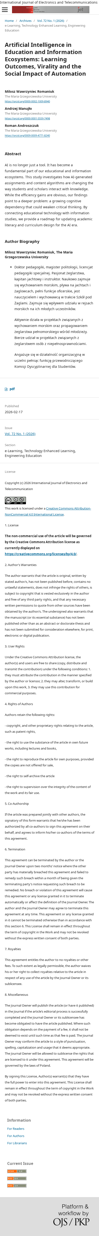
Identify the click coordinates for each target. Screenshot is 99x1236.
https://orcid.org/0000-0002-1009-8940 (27, 101)
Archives (25, 20)
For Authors (15, 1136)
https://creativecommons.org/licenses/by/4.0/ (40, 554)
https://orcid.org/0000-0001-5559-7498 (27, 118)
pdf (12, 389)
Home (9, 20)
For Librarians (17, 1143)
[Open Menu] (5, 9)
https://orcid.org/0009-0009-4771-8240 (27, 135)
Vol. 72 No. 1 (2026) (50, 20)
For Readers (15, 1128)
